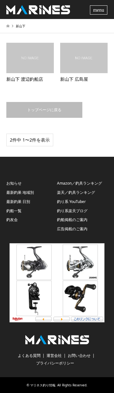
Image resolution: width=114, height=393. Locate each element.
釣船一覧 (14, 210)
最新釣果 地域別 (20, 192)
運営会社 (54, 355)
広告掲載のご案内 (72, 228)
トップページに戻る (44, 109)
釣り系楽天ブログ (72, 210)
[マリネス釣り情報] (38, 9)
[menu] (99, 9)
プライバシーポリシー (55, 363)
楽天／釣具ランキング (76, 192)
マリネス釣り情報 (42, 385)
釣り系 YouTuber (71, 201)
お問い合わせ (79, 355)
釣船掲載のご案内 (72, 219)
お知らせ (14, 183)
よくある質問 (29, 355)
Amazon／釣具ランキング (79, 183)
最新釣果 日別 (18, 201)
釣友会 (12, 219)
